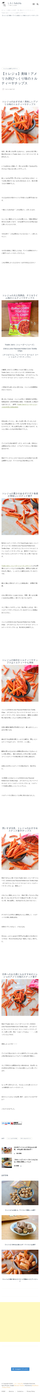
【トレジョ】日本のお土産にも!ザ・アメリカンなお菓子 (20, 1244)
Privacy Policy (6, 1387)
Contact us (20, 1391)
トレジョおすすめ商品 (12, 1138)
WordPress (35, 1385)
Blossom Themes (19, 1385)
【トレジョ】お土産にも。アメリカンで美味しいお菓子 (20, 1210)
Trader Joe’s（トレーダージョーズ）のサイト (16, 566)
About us (11, 1391)
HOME (3, 1391)
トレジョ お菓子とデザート (10, 68)
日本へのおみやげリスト (26, 1138)
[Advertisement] (20, 39)
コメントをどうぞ (10, 89)
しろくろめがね (14, 3)
